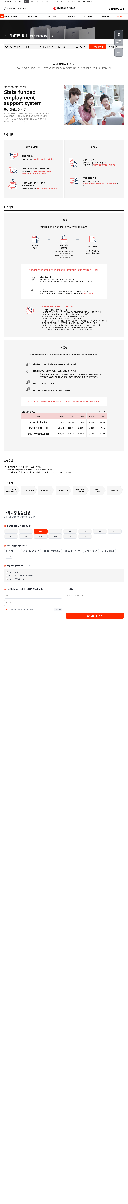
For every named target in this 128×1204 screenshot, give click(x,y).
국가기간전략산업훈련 (46, 47)
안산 (42, 2)
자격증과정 (105, 16)
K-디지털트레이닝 (29, 47)
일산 (62, 2)
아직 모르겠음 (13, 572)
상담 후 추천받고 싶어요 (17, 579)
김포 (79, 2)
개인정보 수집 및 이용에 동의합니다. (20, 609)
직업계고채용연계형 (64, 47)
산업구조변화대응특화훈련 (12, 47)
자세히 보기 (58, 609)
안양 (52, 2)
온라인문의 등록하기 (94, 616)
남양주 (73, 2)
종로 (26, 2)
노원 (37, 2)
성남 (47, 2)
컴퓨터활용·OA (88, 16)
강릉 (84, 2)
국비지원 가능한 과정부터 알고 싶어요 (21, 576)
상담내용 (69, 589)
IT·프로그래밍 (71, 16)
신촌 (31, 2)
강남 (15, 2)
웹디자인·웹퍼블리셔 (10, 16)
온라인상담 (120, 16)
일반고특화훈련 (80, 47)
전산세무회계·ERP (52, 16)
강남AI (20, 2)
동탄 (67, 2)
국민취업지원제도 (97, 47)
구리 (57, 2)
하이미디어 (8, 2)
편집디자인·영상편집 (32, 16)
